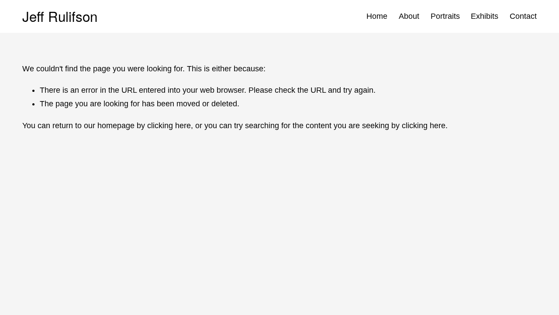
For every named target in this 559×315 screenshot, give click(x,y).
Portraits (445, 16)
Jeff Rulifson (59, 16)
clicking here (169, 125)
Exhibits (484, 16)
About (409, 16)
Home (376, 16)
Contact (523, 16)
